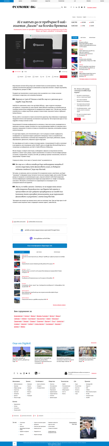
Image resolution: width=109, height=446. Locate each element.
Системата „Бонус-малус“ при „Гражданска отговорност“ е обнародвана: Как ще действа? (43, 285)
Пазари (29, 390)
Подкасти (88, 386)
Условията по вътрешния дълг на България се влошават (37, 278)
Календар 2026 (89, 384)
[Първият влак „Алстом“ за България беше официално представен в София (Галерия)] (17, 272)
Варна (33, 316)
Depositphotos (58, 444)
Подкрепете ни (37, 431)
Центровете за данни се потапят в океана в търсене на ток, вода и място (65, 359)
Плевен (32, 321)
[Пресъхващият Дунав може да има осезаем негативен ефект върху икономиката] (17, 293)
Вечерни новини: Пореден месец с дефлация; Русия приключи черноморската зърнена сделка (84, 143)
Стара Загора (39, 324)
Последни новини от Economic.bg (87, 79)
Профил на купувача (24, 431)
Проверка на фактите (53, 422)
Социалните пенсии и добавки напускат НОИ (34, 299)
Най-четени (39, 252)
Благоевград (18, 316)
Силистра (60, 321)
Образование (53, 390)
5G (35, 415)
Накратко (82, 139)
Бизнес (20, 1)
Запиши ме (94, 373)
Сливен (16, 324)
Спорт (76, 393)
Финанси (29, 391)
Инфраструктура (17, 388)
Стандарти (39, 386)
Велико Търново (42, 316)
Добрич (23, 318)
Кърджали (31, 318)
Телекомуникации (66, 386)
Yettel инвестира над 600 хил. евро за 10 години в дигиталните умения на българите (87, 53)
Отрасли (29, 386)
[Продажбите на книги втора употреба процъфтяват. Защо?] (87, 352)
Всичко (102, 1)
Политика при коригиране (40, 426)
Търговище (49, 324)
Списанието (16, 408)
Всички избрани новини (59, 305)
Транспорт (16, 391)
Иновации (29, 388)
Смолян (23, 324)
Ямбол (23, 326)
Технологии (61, 1)
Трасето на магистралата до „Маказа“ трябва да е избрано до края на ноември (43, 256)
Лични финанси (53, 386)
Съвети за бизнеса (41, 384)
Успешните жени (89, 395)
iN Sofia (87, 393)
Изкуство (77, 391)
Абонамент (36, 424)
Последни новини (91, 7)
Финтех (64, 393)
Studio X (59, 443)
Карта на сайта (51, 424)
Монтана (55, 318)
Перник (25, 321)
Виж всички (93, 342)
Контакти (22, 426)
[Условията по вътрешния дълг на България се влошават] (17, 279)
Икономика (7, 1)
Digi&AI (84, 17)
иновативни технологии (35, 221)
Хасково (57, 324)
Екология (52, 395)
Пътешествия (78, 386)
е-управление (65, 388)
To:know (15, 406)
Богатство (77, 388)
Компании (29, 384)
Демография (53, 388)
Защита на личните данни (40, 422)
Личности (77, 390)
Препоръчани (57, 252)
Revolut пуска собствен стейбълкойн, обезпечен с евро (87, 60)
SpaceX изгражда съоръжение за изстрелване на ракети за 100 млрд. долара (87, 68)
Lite (75, 1)
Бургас (26, 316)
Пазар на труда (17, 397)
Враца (58, 316)
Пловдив (40, 321)
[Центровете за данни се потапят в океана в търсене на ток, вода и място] (65, 352)
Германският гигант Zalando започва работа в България (37, 263)
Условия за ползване (52, 428)
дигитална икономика (27, 415)
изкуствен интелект (20, 221)
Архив (84, 119)
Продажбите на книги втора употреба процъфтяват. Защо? (87, 359)
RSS (39, 373)
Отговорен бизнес (41, 388)
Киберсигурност (65, 390)
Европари (16, 386)
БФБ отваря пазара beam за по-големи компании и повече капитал (87, 75)
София (30, 324)
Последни (22, 252)
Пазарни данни (17, 410)
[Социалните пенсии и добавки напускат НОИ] (17, 300)
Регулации (29, 395)
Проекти (89, 1)
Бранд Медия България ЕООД (25, 429)
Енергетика (16, 390)
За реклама (22, 422)
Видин (52, 316)
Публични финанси (18, 384)
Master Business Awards (91, 391)
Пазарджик (18, 321)
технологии (16, 415)
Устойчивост (34, 1)
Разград (47, 321)
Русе (53, 321)
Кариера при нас (37, 428)
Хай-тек (64, 391)
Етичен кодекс (51, 426)
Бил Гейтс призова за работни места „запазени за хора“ (21, 359)
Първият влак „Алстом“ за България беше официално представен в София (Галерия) (42, 271)
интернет (41, 415)
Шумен (16, 326)
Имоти (28, 393)
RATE (87, 388)
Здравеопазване (53, 391)
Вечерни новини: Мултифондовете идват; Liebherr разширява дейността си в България (87, 44)
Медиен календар (38, 434)
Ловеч (48, 318)
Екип (21, 424)
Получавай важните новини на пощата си (79, 372)
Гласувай (77, 119)
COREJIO (88, 390)
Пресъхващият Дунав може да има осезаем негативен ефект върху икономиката (40, 293)
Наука (76, 384)
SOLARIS (88, 397)
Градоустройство (53, 393)
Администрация (53, 397)
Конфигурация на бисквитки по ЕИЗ (52, 432)
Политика (52, 384)
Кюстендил (41, 318)
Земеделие (16, 393)
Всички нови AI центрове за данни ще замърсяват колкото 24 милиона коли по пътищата (43, 360)
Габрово (17, 318)
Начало (73, 17)
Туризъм (16, 395)
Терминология (17, 404)
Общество (47, 1)
